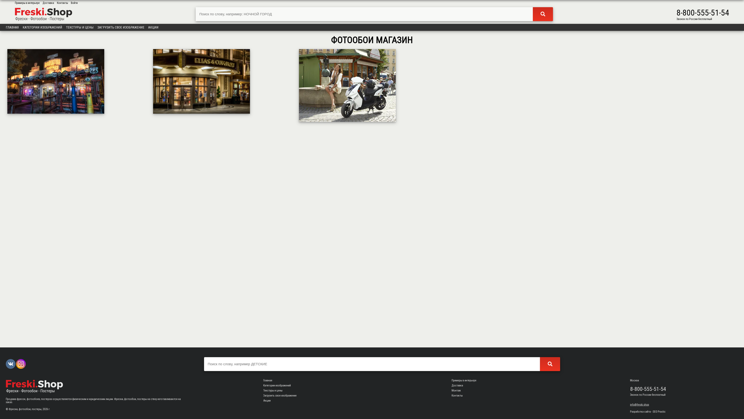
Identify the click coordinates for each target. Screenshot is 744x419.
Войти (74, 2)
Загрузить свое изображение (120, 27)
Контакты (62, 2)
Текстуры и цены (80, 27)
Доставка (48, 2)
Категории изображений (42, 27)
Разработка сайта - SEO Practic (648, 411)
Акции (153, 27)
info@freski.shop (639, 404)
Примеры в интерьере (27, 2)
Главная (12, 27)
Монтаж (456, 390)
